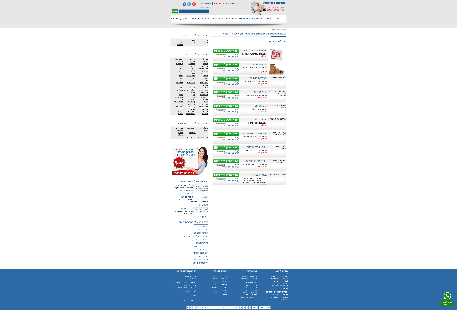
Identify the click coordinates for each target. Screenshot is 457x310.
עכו (194, 97)
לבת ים (276, 281)
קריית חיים (204, 104)
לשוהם (215, 279)
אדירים (192, 59)
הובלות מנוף (231, 19)
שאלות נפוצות (206, 4)
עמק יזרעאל (179, 97)
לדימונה (215, 290)
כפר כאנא (179, 83)
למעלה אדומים (274, 297)
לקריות (246, 285)
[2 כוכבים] (219, 54)
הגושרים (205, 71)
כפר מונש (204, 85)
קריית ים (180, 104)
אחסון (185, 285)
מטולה (180, 88)
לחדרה (255, 290)
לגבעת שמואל (284, 286)
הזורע (193, 71)
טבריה (205, 76)
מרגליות (180, 90)
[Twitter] (189, 4)
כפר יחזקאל (191, 83)
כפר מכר (192, 85)
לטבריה (245, 292)
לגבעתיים (285, 276)
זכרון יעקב (204, 73)
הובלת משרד (244, 19)
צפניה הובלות (260, 174)
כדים (181, 80)
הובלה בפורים (187, 197)
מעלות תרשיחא (189, 90)
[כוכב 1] (217, 54)
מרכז (181, 40)
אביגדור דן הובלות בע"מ (254, 50)
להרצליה (245, 274)
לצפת (246, 295)
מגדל (206, 88)
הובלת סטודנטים (192, 131)
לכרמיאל (254, 295)
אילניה (193, 61)
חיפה (193, 73)
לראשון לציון (274, 279)
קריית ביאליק (178, 102)
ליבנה (215, 276)
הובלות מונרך (260, 105)
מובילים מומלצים (232, 4)
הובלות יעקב (260, 92)
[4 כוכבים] (223, 54)
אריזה (206, 130)
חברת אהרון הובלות (256, 161)
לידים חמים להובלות (190, 300)
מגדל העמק (191, 88)
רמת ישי (180, 111)
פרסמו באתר (219, 4)
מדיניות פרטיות (191, 276)
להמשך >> (262, 56)
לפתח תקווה (274, 276)
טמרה (181, 76)
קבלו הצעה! (176, 19)
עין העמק (204, 97)
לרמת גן (276, 274)
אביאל (205, 59)
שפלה (206, 42)
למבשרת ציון (284, 299)
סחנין (181, 95)
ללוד (225, 276)
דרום (194, 40)
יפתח (206, 80)
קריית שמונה (190, 107)
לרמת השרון (253, 276)
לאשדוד (224, 287)
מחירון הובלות (204, 19)
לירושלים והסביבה (285, 296)
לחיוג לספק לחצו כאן (227, 50)
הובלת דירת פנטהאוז (184, 185)
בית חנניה (179, 64)
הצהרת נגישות (192, 279)
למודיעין (285, 288)
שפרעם (180, 114)
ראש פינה (204, 109)
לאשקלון (214, 287)
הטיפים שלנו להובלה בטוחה (194, 181)
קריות (206, 102)
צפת (181, 99)
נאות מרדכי (204, 92)
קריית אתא (191, 102)
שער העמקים (190, 114)
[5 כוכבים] (225, 54)
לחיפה (255, 285)
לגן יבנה (224, 281)
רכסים (205, 111)
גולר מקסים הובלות (256, 147)
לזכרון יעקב (254, 292)
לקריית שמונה (253, 297)
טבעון (181, 73)
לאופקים (224, 292)
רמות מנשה (191, 111)
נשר (194, 95)
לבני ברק (285, 279)
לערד (215, 292)
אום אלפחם (178, 59)
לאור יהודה (284, 283)
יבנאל (206, 78)
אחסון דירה (179, 130)
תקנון (185, 276)
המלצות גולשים (191, 274)
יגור (194, 78)
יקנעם (193, 80)
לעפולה (245, 287)
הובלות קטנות (257, 19)
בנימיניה (180, 66)
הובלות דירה (270, 19)
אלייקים (180, 61)
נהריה (193, 92)
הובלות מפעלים (180, 134)
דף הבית (280, 19)
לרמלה (215, 274)
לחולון (286, 281)
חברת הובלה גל (258, 78)
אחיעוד (205, 61)
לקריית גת (224, 290)
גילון (193, 68)
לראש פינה (244, 297)
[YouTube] (194, 4)
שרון (194, 42)
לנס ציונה (224, 279)
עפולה (205, 99)
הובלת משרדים (182, 287)
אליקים (205, 64)
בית (284, 29)
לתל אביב (285, 274)
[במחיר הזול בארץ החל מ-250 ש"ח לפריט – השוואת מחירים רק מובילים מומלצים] (267, 8)
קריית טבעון (191, 104)
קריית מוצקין (203, 107)
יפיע (181, 78)
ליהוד (276, 283)
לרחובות (224, 274)
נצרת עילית (204, 95)
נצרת (181, 92)
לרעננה (255, 279)
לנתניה (255, 274)
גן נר (181, 68)
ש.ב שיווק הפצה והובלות (254, 133)
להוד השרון (244, 279)
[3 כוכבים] (221, 54)
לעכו (246, 290)
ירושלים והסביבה (180, 43)
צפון (278, 29)
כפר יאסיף (204, 83)
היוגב (273, 29)
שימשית (205, 114)
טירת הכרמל (190, 76)
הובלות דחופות (218, 19)
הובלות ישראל (259, 64)
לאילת (225, 295)
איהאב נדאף (260, 119)
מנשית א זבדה (202, 90)
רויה (181, 109)
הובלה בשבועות (186, 209)
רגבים (193, 109)
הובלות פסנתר (202, 137)
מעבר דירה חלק (189, 19)
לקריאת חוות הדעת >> (230, 56)
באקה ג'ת (192, 64)
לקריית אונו (275, 286)
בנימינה (192, 66)
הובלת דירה (192, 285)
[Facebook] (184, 4)
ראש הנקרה (179, 107)
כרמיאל (180, 85)
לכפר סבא (245, 276)
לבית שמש (275, 295)
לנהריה (255, 287)
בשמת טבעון (203, 68)
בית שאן (205, 66)
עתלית (193, 99)
